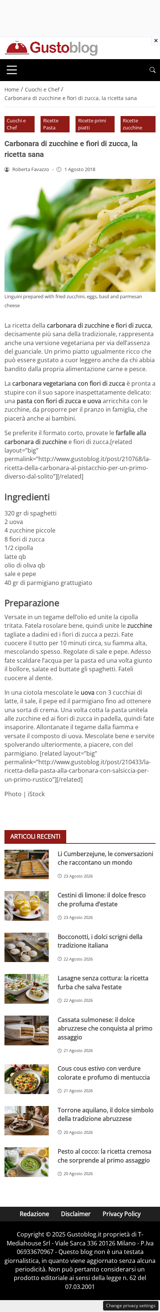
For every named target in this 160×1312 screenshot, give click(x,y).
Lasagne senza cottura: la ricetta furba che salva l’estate (103, 982)
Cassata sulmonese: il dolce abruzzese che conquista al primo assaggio (105, 1028)
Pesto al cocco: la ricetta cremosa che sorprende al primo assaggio (104, 1155)
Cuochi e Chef (16, 124)
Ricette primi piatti (92, 124)
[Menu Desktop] (11, 70)
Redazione (34, 1214)
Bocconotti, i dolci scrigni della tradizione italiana (100, 941)
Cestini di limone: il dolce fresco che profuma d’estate (102, 899)
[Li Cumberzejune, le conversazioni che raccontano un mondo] (26, 865)
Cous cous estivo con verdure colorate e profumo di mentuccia (104, 1072)
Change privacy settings (131, 1305)
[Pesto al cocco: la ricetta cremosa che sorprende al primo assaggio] (26, 1162)
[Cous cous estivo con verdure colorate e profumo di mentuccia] (26, 1079)
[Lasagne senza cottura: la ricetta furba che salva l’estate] (26, 989)
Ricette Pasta (50, 124)
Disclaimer (76, 1214)
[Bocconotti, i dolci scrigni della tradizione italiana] (26, 947)
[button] (153, 70)
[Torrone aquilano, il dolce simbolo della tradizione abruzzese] (26, 1121)
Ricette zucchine (132, 124)
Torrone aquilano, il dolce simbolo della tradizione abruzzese (106, 1114)
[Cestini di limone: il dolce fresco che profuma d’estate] (26, 906)
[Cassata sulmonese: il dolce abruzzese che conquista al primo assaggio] (26, 1030)
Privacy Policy (122, 1214)
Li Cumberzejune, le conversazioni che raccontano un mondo (105, 858)
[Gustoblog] (50, 48)
